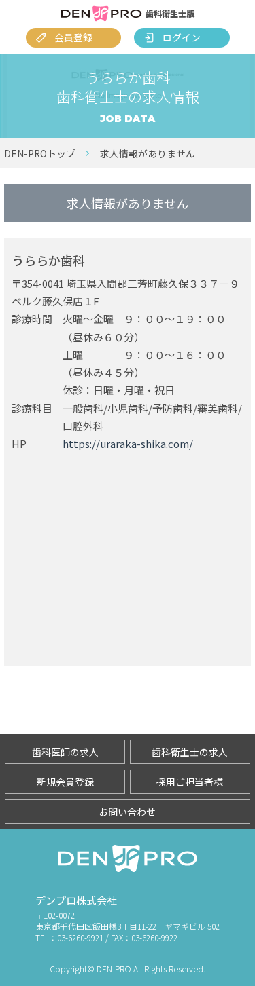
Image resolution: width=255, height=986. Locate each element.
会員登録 (73, 37)
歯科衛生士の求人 (190, 752)
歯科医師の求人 (65, 752)
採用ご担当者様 (189, 782)
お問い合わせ (127, 811)
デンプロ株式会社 (76, 900)
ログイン (182, 37)
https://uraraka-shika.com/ (128, 443)
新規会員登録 (65, 782)
